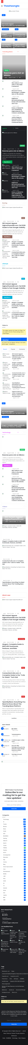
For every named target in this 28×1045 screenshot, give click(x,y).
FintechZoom (4, 978)
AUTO (4, 852)
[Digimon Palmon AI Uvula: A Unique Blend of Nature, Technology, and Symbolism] (20, 43)
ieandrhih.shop (5, 981)
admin (6, 77)
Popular (13, 349)
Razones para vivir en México (13, 151)
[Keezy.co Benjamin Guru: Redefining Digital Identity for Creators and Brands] (3, 106)
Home (4, 1038)
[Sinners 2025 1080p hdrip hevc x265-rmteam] (14, 951)
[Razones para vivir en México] (14, 67)
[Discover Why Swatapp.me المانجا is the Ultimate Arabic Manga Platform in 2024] (6, 747)
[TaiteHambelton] (6, 736)
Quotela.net (11, 989)
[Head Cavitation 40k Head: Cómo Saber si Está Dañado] (23, 944)
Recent (5, 349)
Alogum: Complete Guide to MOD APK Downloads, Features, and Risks (18, 244)
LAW (4, 876)
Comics (5, 862)
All (18, 51)
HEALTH (5, 840)
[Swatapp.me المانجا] (6, 756)
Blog (17, 29)
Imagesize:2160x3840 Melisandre (17, 981)
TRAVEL (17, 128)
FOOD (4, 831)
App (4, 859)
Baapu (13, 971)
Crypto (4, 845)
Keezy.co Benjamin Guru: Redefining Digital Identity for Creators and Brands (18, 110)
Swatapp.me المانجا (17, 754)
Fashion (5, 850)
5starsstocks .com (5, 971)
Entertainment (6, 871)
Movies (5, 826)
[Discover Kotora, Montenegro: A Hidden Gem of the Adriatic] (3, 89)
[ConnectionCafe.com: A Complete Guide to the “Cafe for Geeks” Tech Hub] (20, 33)
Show (4, 890)
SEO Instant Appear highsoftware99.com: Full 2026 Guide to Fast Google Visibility (13, 25)
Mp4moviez (4, 989)
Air (3, 883)
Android (5, 888)
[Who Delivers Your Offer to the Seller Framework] (3, 81)
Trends (4, 824)
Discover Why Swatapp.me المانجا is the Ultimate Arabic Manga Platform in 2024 (18, 748)
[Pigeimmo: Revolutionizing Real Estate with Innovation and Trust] (3, 96)
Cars (4, 869)
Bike (4, 897)
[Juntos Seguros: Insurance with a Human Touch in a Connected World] (3, 115)
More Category (22, 1038)
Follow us (3, 996)
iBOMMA (22, 978)
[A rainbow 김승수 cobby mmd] (6, 741)
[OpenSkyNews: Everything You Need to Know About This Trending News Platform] (7, 43)
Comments (22, 349)
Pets (4, 878)
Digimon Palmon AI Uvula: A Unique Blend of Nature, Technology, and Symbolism (18, 394)
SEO (4, 15)
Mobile (4, 873)
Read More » (7, 162)
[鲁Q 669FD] (6, 730)
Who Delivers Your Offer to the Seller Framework (17, 84)
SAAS (4, 881)
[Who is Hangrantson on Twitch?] (5, 956)
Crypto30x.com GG (15, 976)
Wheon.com (14, 992)
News (4, 828)
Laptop (5, 895)
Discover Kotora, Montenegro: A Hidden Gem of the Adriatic (18, 92)
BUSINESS (5, 836)
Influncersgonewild (6, 983)
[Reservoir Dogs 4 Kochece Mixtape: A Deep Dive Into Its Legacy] (23, 952)
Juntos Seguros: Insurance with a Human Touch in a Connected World (17, 120)
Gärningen (16, 978)
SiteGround (14, 1035)
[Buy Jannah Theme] (14, 11)
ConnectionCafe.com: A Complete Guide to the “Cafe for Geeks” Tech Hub (18, 254)
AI (16, 39)
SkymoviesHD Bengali (20, 989)
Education (5, 857)
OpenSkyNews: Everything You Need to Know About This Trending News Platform (18, 385)
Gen (4, 892)
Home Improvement (8, 866)
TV (4, 885)
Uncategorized (6, 854)
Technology (5, 29)
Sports (4, 843)
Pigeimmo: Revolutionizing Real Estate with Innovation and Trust (18, 101)
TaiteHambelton (16, 734)
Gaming (5, 838)
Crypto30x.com (5, 976)
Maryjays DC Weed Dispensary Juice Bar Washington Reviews (13, 987)
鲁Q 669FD (14, 729)
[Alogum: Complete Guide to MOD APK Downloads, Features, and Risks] (7, 33)
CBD (4, 899)
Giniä (11, 978)
